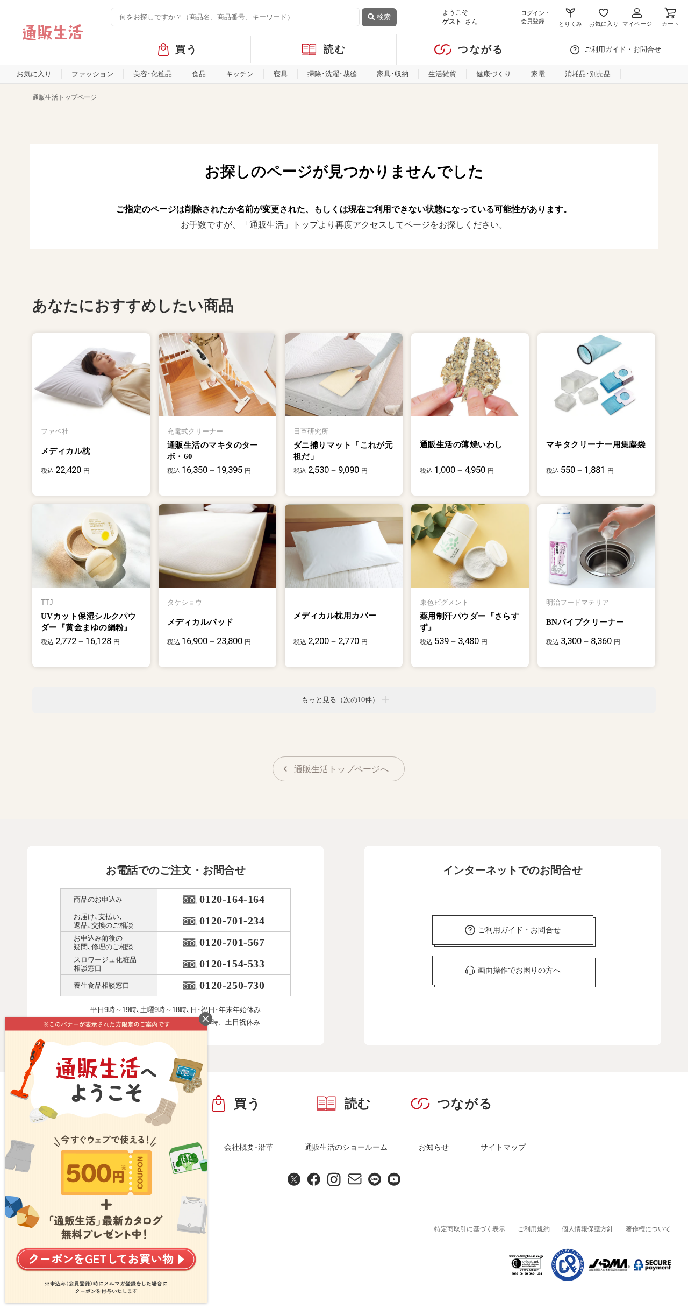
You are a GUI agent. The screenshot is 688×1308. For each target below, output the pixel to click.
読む (335, 49)
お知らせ (434, 1147)
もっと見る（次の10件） (340, 700)
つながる (481, 49)
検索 (383, 17)
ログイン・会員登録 (535, 17)
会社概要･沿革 (248, 1147)
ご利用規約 (534, 1229)
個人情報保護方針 (587, 1229)
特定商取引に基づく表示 (469, 1229)
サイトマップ (503, 1147)
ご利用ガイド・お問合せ (622, 49)
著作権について (648, 1229)
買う (186, 49)
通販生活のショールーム (346, 1147)
